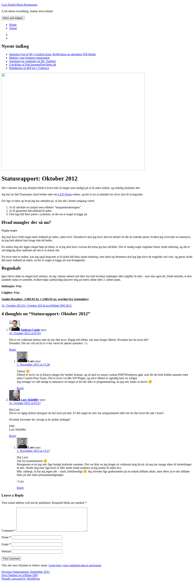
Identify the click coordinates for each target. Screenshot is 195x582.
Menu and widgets (13, 18)
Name (6, 537)
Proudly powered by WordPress (21, 578)
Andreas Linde (30, 329)
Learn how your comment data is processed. (75, 565)
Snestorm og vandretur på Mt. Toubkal (32, 61)
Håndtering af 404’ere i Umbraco (29, 68)
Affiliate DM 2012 (60, 305)
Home (13, 24)
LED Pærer (65, 194)
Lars (46, 305)
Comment (9, 530)
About (13, 28)
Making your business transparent (29, 57)
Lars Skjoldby (30, 399)
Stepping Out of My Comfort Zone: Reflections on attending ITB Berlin (52, 54)
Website (6, 551)
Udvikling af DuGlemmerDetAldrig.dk (32, 64)
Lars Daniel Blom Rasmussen (19, 4)
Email (6, 544)
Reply (12, 349)
